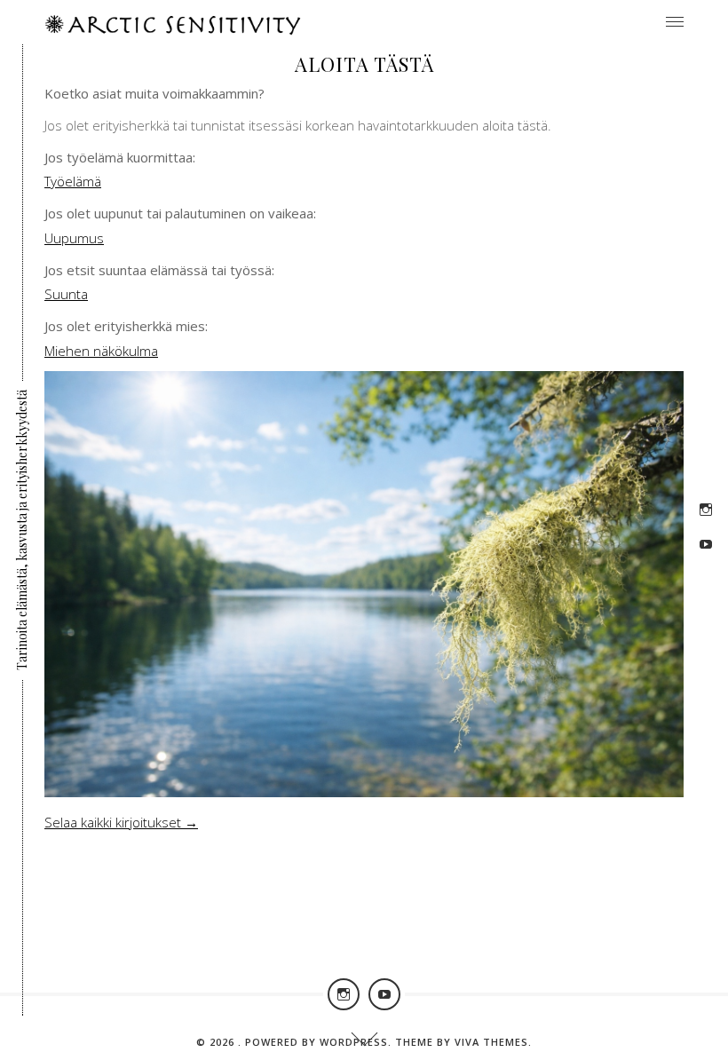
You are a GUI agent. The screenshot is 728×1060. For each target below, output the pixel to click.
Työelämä (72, 181)
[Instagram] (706, 509)
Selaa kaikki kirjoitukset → (121, 822)
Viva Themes (491, 1041)
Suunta (66, 294)
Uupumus (74, 238)
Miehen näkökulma (101, 351)
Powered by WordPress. (320, 1041)
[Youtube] (706, 544)
